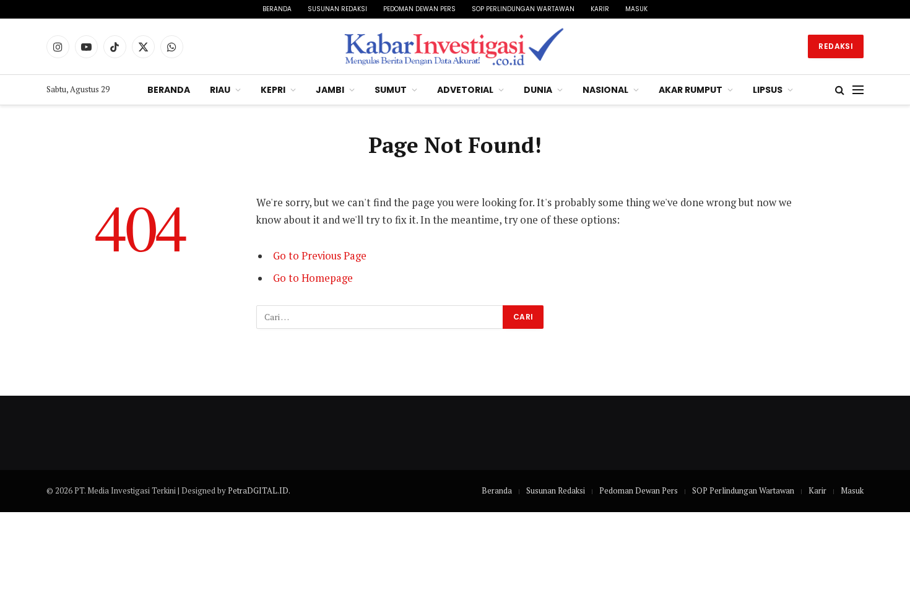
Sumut (391, 90)
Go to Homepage (313, 278)
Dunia (538, 90)
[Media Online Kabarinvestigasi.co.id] (455, 46)
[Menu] (858, 90)
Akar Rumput (690, 90)
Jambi (330, 90)
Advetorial (465, 90)
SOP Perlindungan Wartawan (523, 9)
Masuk (636, 9)
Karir (600, 9)
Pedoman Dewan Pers (419, 9)
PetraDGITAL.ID (258, 490)
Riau (220, 90)
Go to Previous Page (319, 256)
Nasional (605, 90)
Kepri (273, 90)
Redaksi (835, 46)
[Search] (840, 90)
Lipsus (767, 90)
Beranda (277, 9)
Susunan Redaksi (337, 9)
